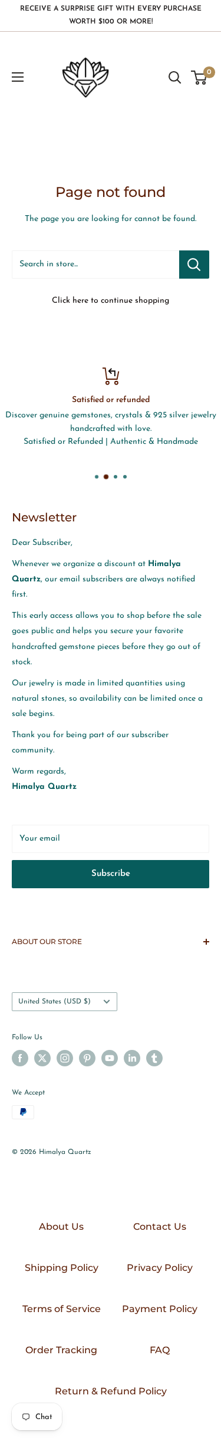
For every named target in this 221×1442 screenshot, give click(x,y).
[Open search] (175, 77)
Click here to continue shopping (110, 300)
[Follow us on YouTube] (109, 1058)
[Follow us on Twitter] (42, 1058)
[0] (199, 78)
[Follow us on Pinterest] (87, 1058)
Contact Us (159, 1226)
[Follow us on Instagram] (65, 1058)
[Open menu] (18, 77)
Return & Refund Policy (111, 1391)
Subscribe (110, 873)
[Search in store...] (194, 264)
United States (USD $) (54, 1001)
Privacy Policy (160, 1267)
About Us (61, 1226)
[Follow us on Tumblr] (154, 1058)
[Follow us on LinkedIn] (132, 1058)
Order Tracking (61, 1350)
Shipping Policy (61, 1267)
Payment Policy (159, 1308)
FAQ (160, 1350)
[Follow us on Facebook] (20, 1058)
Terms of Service (61, 1308)
